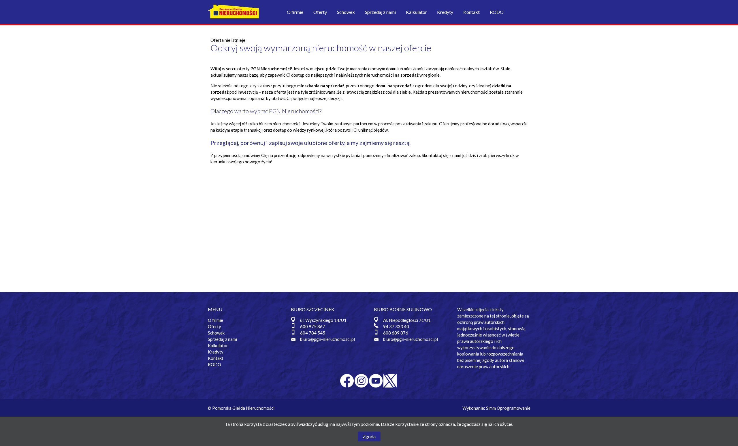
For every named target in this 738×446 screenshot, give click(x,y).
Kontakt (471, 12)
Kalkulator (416, 12)
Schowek (346, 12)
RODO (497, 12)
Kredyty (445, 12)
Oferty (320, 12)
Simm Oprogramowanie (508, 408)
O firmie (295, 12)
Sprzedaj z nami (380, 12)
